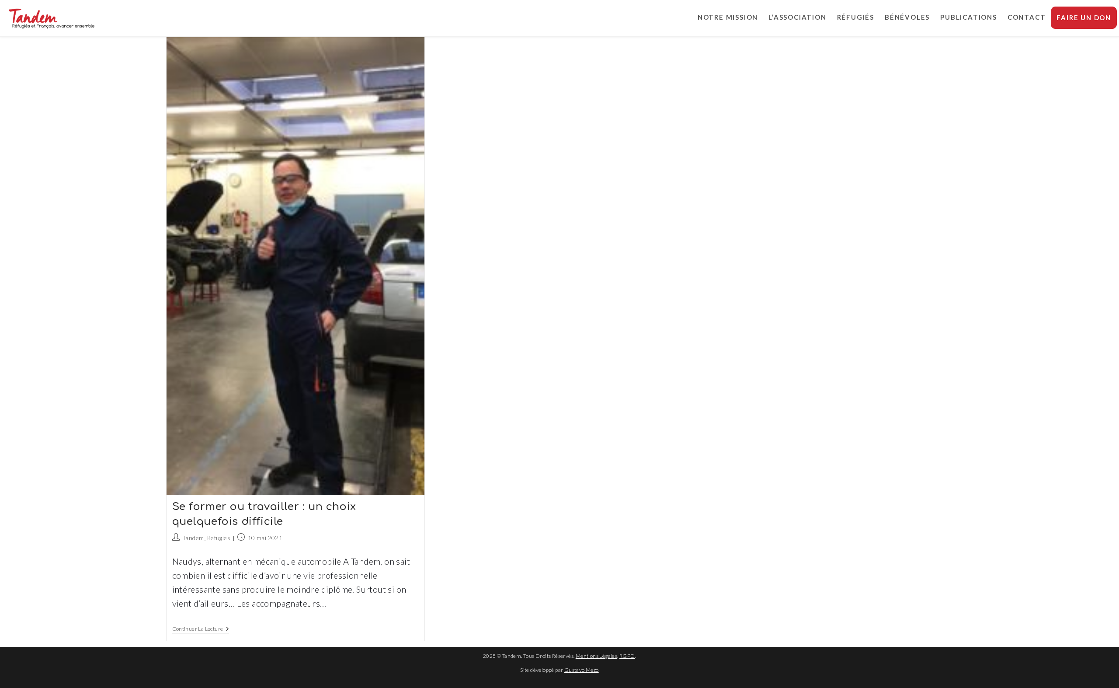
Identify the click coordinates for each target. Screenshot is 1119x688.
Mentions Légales (596, 656)
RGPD (627, 656)
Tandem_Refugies (206, 537)
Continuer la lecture (200, 629)
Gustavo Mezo (581, 670)
